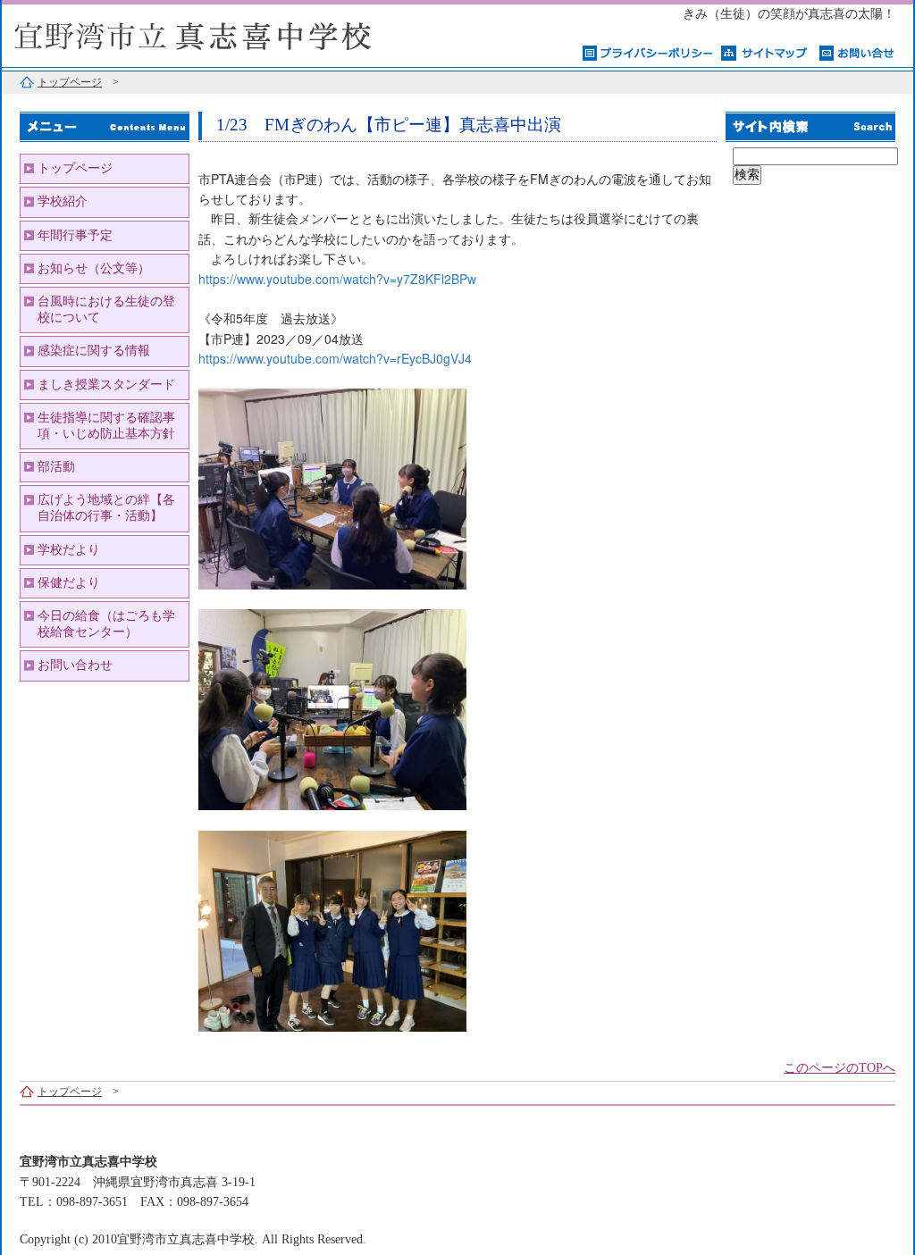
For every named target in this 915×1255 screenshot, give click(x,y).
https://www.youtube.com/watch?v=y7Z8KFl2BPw (337, 279)
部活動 (56, 466)
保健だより (69, 583)
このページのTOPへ (839, 1068)
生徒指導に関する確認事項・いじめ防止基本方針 (106, 425)
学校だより (69, 549)
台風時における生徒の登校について (106, 309)
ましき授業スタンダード (106, 384)
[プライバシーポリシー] (647, 52)
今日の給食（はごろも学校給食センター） (106, 624)
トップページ (70, 82)
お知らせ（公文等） (94, 268)
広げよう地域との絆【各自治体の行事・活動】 (106, 508)
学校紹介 (63, 201)
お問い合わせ (75, 665)
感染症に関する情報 (94, 350)
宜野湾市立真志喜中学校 (225, 33)
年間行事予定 (75, 235)
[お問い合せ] (857, 52)
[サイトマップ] (765, 52)
